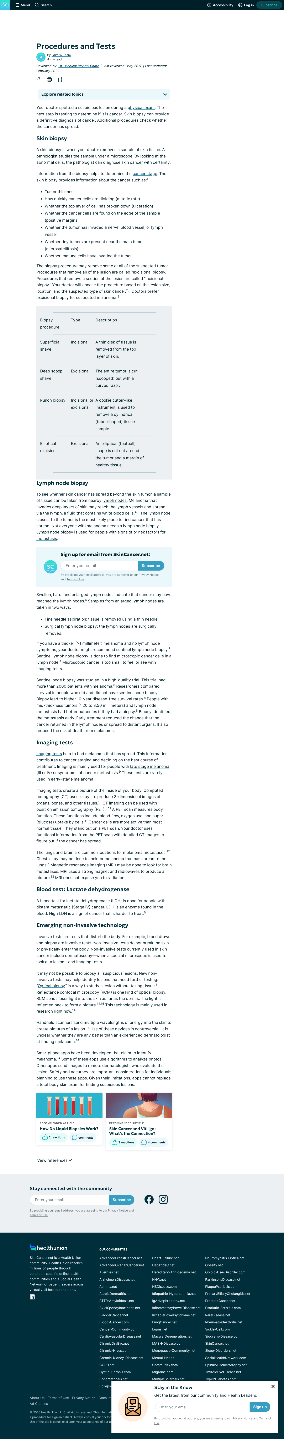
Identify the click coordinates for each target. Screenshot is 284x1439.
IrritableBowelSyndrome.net (174, 1315)
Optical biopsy (51, 985)
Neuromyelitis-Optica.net (224, 1258)
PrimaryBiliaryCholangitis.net (227, 1294)
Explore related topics (62, 94)
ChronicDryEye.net (114, 1343)
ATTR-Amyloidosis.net (116, 1301)
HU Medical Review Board (78, 66)
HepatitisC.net (163, 1265)
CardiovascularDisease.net (120, 1336)
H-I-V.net (159, 1279)
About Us (37, 1398)
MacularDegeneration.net (172, 1336)
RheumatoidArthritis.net (223, 1322)
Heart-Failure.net (165, 1258)
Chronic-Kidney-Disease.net (121, 1358)
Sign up (260, 1407)
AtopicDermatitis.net (115, 1294)
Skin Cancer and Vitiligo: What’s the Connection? (132, 1131)
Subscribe (269, 5)
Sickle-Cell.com (217, 1329)
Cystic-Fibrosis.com (115, 1372)
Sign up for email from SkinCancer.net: (105, 554)
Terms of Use (75, 579)
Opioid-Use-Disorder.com (225, 1272)
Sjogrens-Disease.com (222, 1336)
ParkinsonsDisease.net (222, 1279)
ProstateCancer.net (220, 1301)
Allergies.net (109, 1272)
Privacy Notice (242, 1418)
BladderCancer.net (113, 1315)
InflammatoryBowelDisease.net (176, 1308)
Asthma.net (108, 1286)
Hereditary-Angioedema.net (174, 1272)
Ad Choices (39, 1404)
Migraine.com (162, 1372)
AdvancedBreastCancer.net (120, 1258)
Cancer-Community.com (118, 1329)
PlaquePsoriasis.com (221, 1286)
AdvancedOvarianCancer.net (121, 1265)
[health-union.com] (48, 1249)
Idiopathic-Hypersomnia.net (174, 1294)
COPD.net (107, 1365)
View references (53, 1160)
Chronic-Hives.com (114, 1350)
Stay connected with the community (71, 1188)
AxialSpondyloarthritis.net (119, 1308)
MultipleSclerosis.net (168, 1379)
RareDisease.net (217, 1315)
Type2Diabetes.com (221, 1379)
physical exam (141, 107)
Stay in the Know (173, 1387)
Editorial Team (61, 55)
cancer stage (145, 173)
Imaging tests (49, 753)
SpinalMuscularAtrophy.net (226, 1365)
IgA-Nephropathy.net (168, 1301)
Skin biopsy (135, 114)
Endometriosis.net (113, 1379)
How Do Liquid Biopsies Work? (69, 1128)
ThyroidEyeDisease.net (223, 1372)
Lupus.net (159, 1329)
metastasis (46, 538)
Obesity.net (214, 1265)
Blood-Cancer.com (114, 1322)
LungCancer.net (164, 1322)
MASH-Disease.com (167, 1343)
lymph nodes (114, 500)
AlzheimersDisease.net (117, 1279)
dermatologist (157, 1035)
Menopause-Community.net (173, 1350)
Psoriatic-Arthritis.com (223, 1308)
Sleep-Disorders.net (220, 1350)
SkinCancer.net (217, 1343)
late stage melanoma (149, 766)
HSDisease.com (164, 1286)
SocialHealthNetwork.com (225, 1358)
